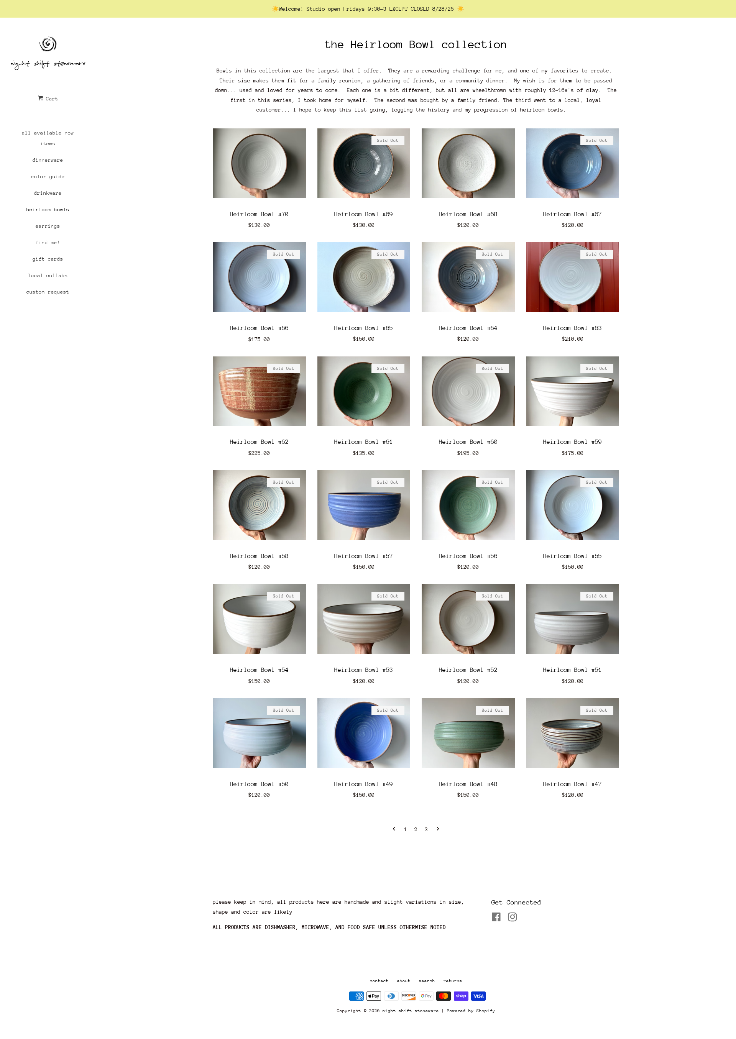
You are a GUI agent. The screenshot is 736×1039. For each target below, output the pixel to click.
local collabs (48, 275)
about (404, 980)
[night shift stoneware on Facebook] (496, 919)
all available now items (48, 138)
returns (453, 980)
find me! (48, 242)
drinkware (48, 193)
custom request (47, 292)
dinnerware (48, 160)
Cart (50, 99)
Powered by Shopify (471, 1010)
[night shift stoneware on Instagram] (512, 919)
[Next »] (438, 829)
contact (379, 980)
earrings (48, 226)
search (427, 980)
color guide (48, 176)
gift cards (48, 259)
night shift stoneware (411, 1010)
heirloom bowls (47, 209)
